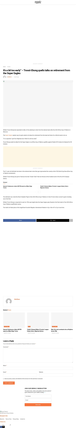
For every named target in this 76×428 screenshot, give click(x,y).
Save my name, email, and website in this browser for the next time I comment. (24, 378)
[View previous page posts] (37, 192)
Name (5, 365)
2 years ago (16, 76)
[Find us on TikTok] (10, 425)
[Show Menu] (3, 2)
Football (8, 66)
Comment (6, 347)
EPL (29, 326)
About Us (2, 419)
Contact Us (22, 419)
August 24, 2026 (7, 333)
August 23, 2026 (31, 333)
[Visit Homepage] (38, 2)
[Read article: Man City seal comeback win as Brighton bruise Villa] (62, 320)
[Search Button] (72, 2)
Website (41, 372)
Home (4, 66)
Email (5, 372)
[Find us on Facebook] (0, 425)
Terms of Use (8, 419)
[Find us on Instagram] (5, 425)
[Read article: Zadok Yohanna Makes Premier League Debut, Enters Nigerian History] (38, 320)
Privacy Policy (16, 419)
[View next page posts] (39, 192)
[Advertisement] (38, 156)
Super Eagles (8, 135)
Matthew (10, 76)
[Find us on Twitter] (3, 425)
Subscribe (38, 404)
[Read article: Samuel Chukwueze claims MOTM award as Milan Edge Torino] (14, 320)
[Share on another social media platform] (71, 220)
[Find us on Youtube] (7, 425)
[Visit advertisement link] (38, 35)
